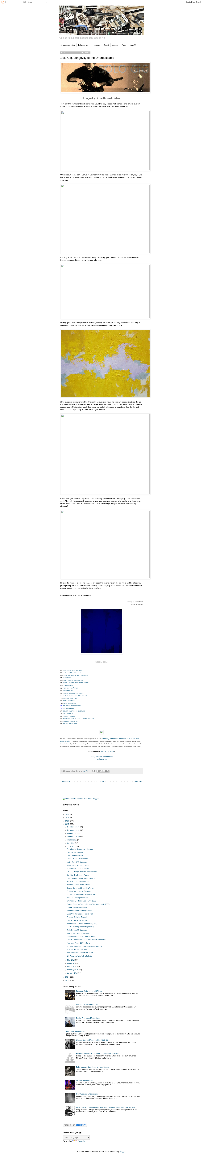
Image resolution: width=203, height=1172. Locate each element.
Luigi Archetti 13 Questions (77, 907)
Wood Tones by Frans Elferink (78, 865)
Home (102, 781)
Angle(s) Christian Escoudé (77, 917)
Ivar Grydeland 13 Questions (87, 1094)
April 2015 (71, 963)
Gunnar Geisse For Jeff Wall (77, 920)
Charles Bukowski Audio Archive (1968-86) (92, 1040)
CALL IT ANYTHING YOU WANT (72, 670)
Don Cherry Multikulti (75, 856)
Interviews (96, 45)
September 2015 (73, 837)
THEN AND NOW (68, 713)
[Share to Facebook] (105, 771)
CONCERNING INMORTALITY (72, 706)
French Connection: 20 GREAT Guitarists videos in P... (87, 940)
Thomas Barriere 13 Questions (78, 885)
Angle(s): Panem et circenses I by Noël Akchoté (84, 946)
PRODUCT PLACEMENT (70, 721)
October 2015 (72, 833)
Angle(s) (133, 45)
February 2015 (73, 970)
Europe (111, 751)
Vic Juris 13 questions (84, 1081)
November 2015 (73, 830)
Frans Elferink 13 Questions (77, 859)
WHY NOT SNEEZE (69, 716)
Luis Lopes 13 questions (75, 1032)
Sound (106, 45)
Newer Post (65, 781)
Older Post (138, 781)
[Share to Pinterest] (108, 771)
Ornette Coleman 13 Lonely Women (80, 888)
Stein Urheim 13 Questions (77, 930)
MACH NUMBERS (68, 708)
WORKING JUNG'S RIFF (70, 698)
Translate (81, 1141)
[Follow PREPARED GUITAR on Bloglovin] (75, 1126)
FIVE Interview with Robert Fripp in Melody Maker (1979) (97, 1054)
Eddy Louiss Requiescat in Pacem (80, 849)
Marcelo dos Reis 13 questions (78, 933)
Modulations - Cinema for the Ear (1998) (82, 924)
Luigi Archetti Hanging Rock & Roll (80, 914)
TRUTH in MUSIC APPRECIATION (73, 680)
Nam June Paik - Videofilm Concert (80, 953)
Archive (115, 45)
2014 (67, 977)
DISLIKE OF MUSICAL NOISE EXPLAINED (75, 675)
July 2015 (71, 843)
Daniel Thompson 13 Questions (88, 1018)
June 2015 (71, 846)
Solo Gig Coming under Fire (77, 898)
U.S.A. (104, 751)
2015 (67, 824)
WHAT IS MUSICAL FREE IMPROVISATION (76, 683)
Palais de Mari (83, 45)
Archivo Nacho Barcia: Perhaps (78, 891)
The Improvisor (102, 759)
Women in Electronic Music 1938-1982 (81, 901)
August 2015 (72, 840)
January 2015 (72, 973)
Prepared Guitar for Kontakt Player (89, 991)
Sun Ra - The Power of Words (78, 875)
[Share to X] (103, 771)
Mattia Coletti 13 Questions (77, 862)
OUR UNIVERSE (68, 685)
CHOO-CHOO (67, 678)
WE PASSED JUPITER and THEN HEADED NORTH (78, 719)
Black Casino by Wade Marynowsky (80, 927)
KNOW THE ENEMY (69, 701)
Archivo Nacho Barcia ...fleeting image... (82, 937)
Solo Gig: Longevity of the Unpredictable (82, 872)
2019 (67, 818)
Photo (124, 45)
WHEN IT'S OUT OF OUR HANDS (73, 693)
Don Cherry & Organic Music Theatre (81, 878)
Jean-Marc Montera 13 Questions (79, 911)
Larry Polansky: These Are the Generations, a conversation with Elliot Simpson (105, 1107)
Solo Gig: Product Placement (78, 949)
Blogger (122, 1152)
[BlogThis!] (100, 771)
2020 (67, 814)
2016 (67, 821)
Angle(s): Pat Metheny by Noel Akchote (81, 895)
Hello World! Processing (76, 852)
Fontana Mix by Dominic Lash (87, 1005)
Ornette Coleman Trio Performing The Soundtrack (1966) (88, 904)
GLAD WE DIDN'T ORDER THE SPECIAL (75, 695)
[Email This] (97, 771)
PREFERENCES (68, 690)
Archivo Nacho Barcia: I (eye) (78, 869)
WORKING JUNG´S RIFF (70, 688)
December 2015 (73, 827)
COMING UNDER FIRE (70, 724)
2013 (67, 980)
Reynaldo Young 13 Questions (78, 943)
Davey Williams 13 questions (101, 757)
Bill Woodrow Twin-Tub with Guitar (80, 956)
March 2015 (72, 966)
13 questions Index (67, 45)
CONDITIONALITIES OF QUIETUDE (74, 711)
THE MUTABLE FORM (70, 703)
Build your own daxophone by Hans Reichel (92, 1067)
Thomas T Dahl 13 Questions (78, 882)
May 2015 (71, 960)
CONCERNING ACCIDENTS (72, 672)
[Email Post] (93, 771)
